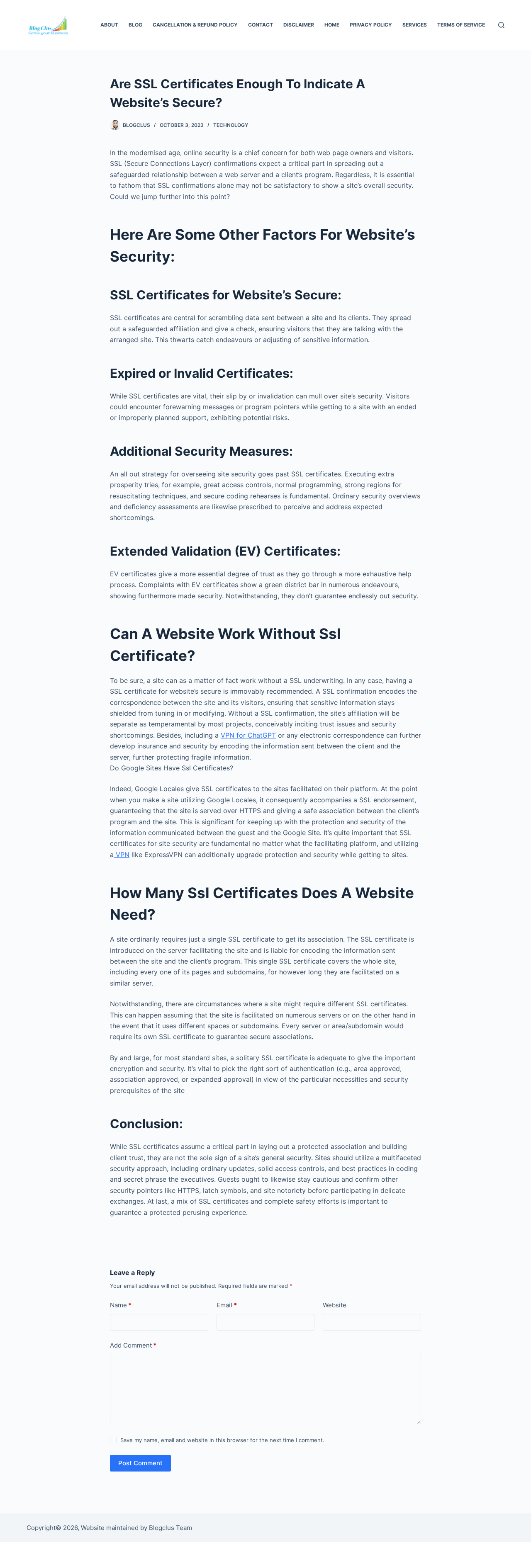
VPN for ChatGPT (248, 735)
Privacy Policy (371, 25)
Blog (135, 25)
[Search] (501, 25)
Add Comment (133, 1345)
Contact (260, 25)
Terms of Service (461, 25)
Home (331, 25)
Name (121, 1305)
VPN (121, 854)
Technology (230, 125)
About (109, 25)
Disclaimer (298, 25)
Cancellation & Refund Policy (195, 25)
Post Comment (140, 1463)
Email (227, 1305)
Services (414, 25)
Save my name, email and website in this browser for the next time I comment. (222, 1440)
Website (334, 1305)
